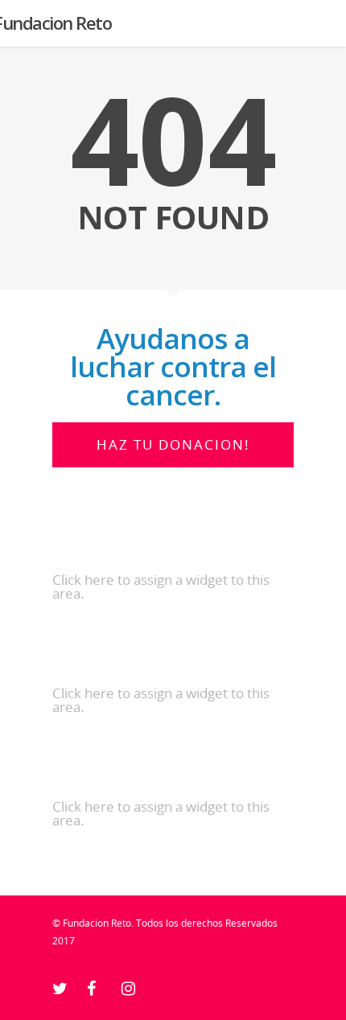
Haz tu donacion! (173, 444)
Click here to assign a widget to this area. (161, 586)
